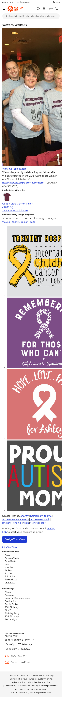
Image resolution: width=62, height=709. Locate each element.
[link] (15, 9)
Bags (7, 555)
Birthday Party (12, 613)
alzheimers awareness (15, 519)
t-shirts (34, 522)
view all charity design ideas (18, 221)
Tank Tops (10, 582)
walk (26, 522)
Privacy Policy (18, 682)
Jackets (8, 570)
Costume (9, 595)
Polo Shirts (10, 576)
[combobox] (31, 16)
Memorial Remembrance (17, 598)
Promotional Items (35, 675)
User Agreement (39, 686)
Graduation (10, 601)
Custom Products (17, 675)
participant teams (40, 515)
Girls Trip (9, 610)
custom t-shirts (45, 679)
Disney (8, 592)
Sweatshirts (11, 579)
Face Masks (10, 561)
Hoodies (9, 567)
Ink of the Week (9, 547)
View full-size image (14, 168)
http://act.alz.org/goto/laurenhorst (23, 182)
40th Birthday (12, 616)
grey (43, 522)
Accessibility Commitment (17, 686)
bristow (6, 522)
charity (24, 515)
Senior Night (11, 619)
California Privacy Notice (38, 682)
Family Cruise (11, 604)
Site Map (49, 675)
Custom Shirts (12, 558)
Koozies (8, 573)
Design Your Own (15, 539)
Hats (7, 564)
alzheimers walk (39, 519)
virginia (17, 522)
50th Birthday (12, 607)
